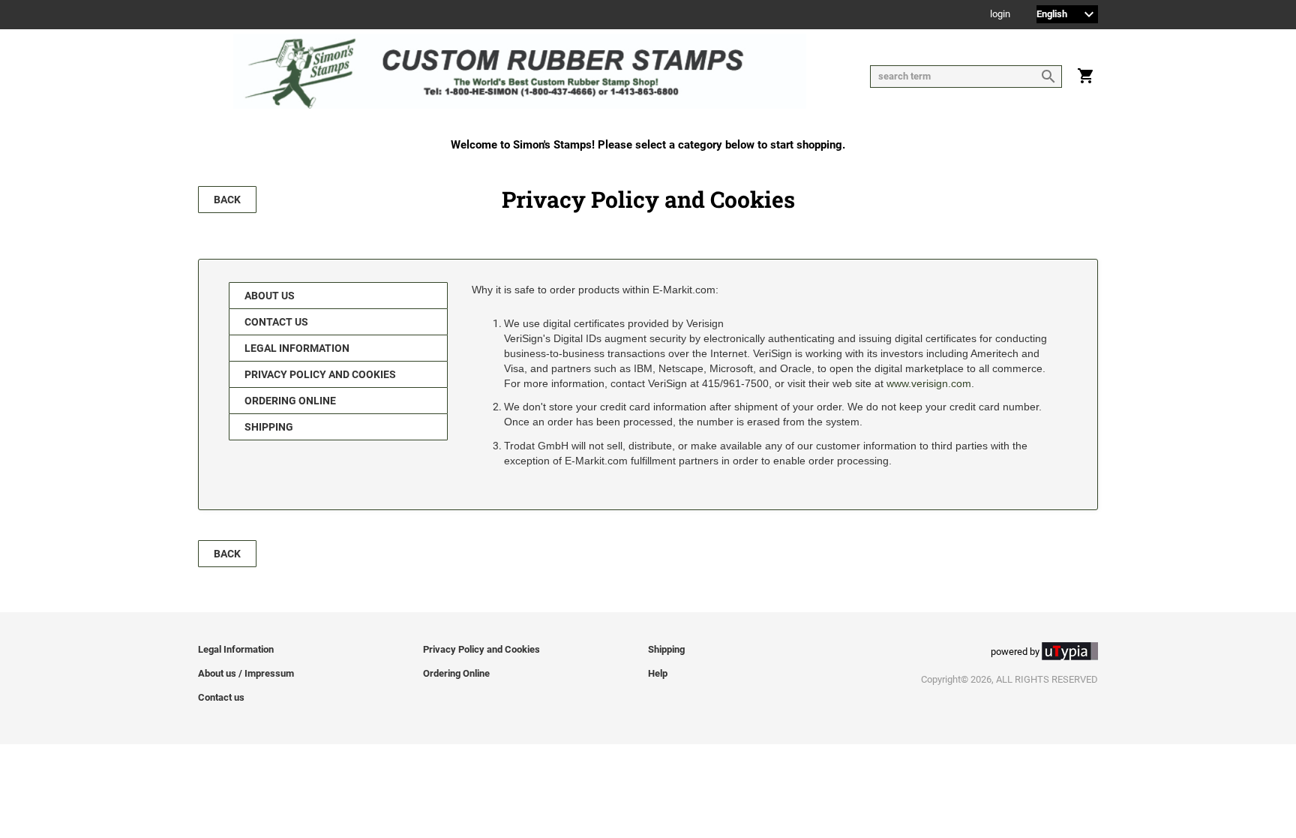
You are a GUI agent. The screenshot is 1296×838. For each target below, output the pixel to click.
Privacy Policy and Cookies (320, 374)
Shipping (268, 427)
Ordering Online (290, 401)
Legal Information (297, 348)
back (227, 200)
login (1000, 15)
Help (658, 673)
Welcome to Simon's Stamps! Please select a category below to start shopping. (648, 145)
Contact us (276, 322)
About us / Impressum (246, 673)
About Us (269, 296)
